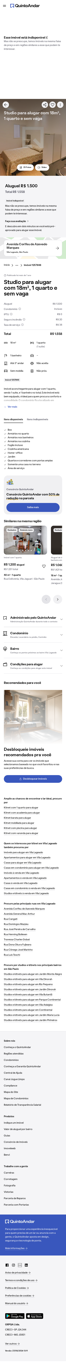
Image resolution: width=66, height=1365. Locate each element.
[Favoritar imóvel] (52, 104)
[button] (33, 619)
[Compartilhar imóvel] (45, 104)
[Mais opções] (60, 104)
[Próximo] (57, 599)
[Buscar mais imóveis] (6, 104)
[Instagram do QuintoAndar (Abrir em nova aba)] (13, 1265)
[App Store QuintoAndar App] (34, 1316)
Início (7, 265)
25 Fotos (27, 167)
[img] (25, 540)
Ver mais (12, 407)
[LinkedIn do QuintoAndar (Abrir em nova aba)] (26, 1265)
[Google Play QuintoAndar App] (15, 1316)
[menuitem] (9, 265)
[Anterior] (46, 599)
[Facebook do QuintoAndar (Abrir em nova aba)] (7, 1265)
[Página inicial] (25, 6)
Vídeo (44, 167)
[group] (25, 554)
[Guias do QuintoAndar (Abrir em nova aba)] (20, 1265)
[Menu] (4, 6)
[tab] (13, 420)
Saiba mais (33, 507)
